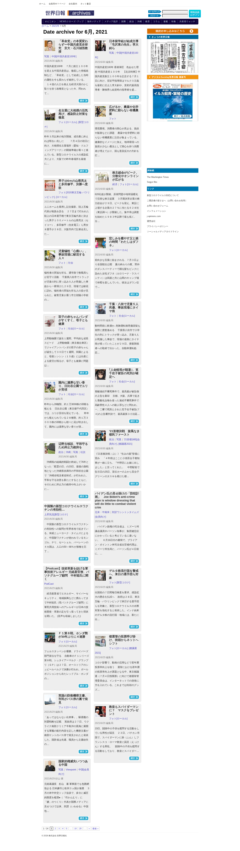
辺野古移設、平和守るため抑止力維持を (73, 445)
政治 (131, 21)
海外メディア (94, 21)
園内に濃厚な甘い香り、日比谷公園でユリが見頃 (73, 386)
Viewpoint (71, 769)
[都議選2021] (125, 443)
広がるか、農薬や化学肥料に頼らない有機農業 (123, 110)
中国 (54, 56)
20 (80, 828)
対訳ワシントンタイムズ (125, 512)
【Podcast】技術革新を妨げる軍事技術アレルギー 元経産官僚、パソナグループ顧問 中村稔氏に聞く (66, 574)
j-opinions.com (154, 216)
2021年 (55, 25)
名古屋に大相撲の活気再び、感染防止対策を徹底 (73, 114)
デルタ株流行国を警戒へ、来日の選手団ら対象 (123, 574)
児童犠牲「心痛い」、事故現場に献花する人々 (73, 254)
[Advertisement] (172, 144)
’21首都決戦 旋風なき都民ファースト (124, 432)
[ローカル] (71, 122)
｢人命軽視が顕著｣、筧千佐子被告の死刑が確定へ (123, 373)
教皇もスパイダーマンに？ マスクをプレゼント (123, 710)
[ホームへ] (70, 16)
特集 (173, 21)
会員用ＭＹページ (57, 4)
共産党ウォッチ (187, 21)
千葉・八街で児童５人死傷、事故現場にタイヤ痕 (123, 307)
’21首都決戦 (130, 439)
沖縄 (139, 21)
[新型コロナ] (61, 514)
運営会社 (151, 221)
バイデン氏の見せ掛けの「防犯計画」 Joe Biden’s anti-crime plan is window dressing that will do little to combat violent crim (117, 500)
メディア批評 (111, 21)
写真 (46, 56)
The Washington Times (158, 177)
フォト (112, 118)
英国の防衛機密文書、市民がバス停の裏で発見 (73, 699)
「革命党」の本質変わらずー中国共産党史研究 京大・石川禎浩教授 (73, 46)
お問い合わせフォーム (157, 206)
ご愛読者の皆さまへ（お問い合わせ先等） (167, 200)
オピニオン (50, 21)
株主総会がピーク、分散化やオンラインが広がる (125, 176)
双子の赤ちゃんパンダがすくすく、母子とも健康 (73, 320)
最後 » (95, 828)
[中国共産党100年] (66, 56)
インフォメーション (156, 211)
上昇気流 (49, 514)
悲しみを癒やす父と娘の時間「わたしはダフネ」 (123, 242)
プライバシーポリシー (157, 226)
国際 (123, 21)
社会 (70, 262)
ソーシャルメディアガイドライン (163, 231)
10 (75, 828)
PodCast (49, 583)
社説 (82, 452)
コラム (156, 21)
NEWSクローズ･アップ (72, 21)
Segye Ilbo (152, 182)
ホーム (42, 4)
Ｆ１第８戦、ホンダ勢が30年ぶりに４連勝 (73, 635)
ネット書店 (85, 4)
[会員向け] (100, 516)
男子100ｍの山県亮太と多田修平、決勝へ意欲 (73, 184)
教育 (147, 21)
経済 (114, 184)
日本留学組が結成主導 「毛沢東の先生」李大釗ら (123, 44)
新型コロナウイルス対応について (163, 195)
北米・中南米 (102, 512)
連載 (165, 21)
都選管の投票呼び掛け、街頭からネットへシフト (123, 640)
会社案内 (73, 4)
